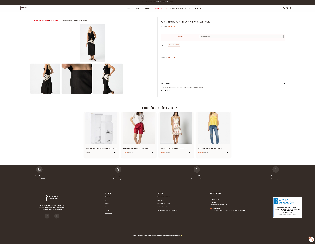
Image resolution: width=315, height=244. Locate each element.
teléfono (214, 197)
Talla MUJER (180, 36)
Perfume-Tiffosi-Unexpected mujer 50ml (101, 148)
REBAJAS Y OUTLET (160, 8)
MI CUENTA (198, 8)
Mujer (128, 8)
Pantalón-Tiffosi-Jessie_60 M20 (210, 148)
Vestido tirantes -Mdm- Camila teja (174, 148)
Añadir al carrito (174, 45)
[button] (162, 50)
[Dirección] (211, 209)
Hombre (137, 8)
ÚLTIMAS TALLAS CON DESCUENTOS (180, 8)
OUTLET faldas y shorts (56, 20)
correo (213, 202)
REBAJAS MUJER (44, 20)
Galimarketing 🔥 (177, 235)
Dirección (216, 208)
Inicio (31, 20)
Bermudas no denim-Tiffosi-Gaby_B (136, 148)
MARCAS (147, 8)
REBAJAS (36, 20)
